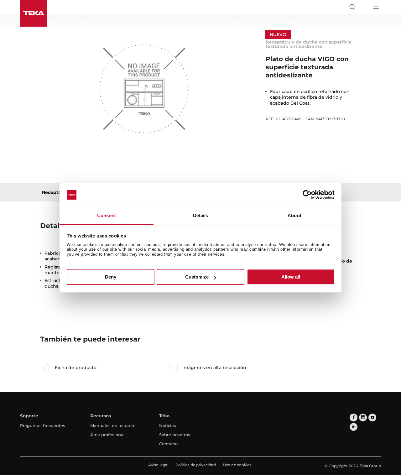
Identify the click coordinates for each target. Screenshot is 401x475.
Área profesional (107, 434)
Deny (110, 276)
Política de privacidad (195, 464)
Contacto (168, 443)
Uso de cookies (237, 464)
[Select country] (364, 7)
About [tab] (294, 215)
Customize (197, 276)
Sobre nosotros (174, 434)
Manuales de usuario (112, 425)
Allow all (290, 276)
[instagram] (363, 417)
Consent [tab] (106, 215)
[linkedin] (353, 427)
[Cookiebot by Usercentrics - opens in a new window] (307, 195)
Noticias (167, 425)
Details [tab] (200, 215)
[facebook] (353, 417)
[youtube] (372, 417)
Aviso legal (158, 464)
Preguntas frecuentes (42, 425)
